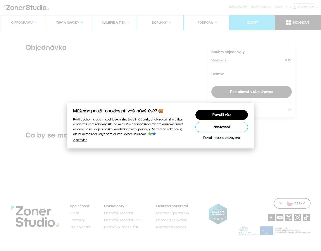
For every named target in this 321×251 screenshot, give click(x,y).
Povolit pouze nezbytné (221, 137)
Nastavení (222, 127)
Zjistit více (80, 140)
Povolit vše (221, 115)
